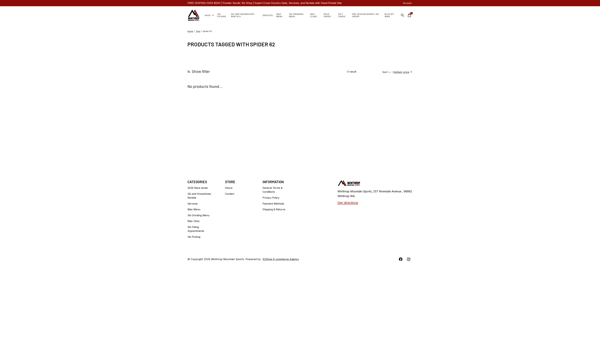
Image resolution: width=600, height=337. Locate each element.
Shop (208, 15)
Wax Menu (279, 15)
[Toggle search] (402, 15)
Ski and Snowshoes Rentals (242, 15)
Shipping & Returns (273, 209)
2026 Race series (198, 187)
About (228, 187)
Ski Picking (221, 15)
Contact (229, 193)
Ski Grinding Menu (296, 15)
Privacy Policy (270, 197)
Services (267, 15)
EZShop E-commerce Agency (281, 259)
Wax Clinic (313, 15)
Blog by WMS (389, 15)
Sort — (386, 72)
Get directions (348, 203)
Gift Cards (341, 15)
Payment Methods (273, 203)
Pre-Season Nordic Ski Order (365, 15)
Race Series (327, 15)
